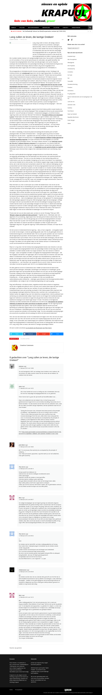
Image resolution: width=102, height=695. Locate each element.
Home (11, 689)
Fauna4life (70, 81)
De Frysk (70, 75)
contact (36, 680)
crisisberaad (26, 73)
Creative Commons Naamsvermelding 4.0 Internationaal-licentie (70, 692)
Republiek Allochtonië (73, 117)
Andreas (21, 366)
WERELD (13, 27)
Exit (68, 78)
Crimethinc (70, 72)
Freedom (70, 87)
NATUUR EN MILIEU (33, 27)
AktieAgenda (71, 62)
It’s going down (71, 93)
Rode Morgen (71, 120)
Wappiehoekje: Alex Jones (30, 31)
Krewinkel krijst (71, 56)
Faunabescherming (72, 84)
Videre (69, 123)
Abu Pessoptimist (72, 59)
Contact (65, 27)
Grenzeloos (70, 90)
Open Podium (76, 27)
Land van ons (71, 101)
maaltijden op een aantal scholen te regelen (49, 147)
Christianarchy (71, 68)
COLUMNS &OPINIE (24, 338)
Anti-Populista (71, 65)
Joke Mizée (22, 445)
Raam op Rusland (72, 114)
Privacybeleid (18, 689)
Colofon (56, 27)
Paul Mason (71, 111)
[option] (57, 31)
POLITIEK (22, 27)
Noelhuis (70, 108)
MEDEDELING (46, 27)
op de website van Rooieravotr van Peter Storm (39, 328)
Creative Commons (14, 39)
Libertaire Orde (71, 104)
